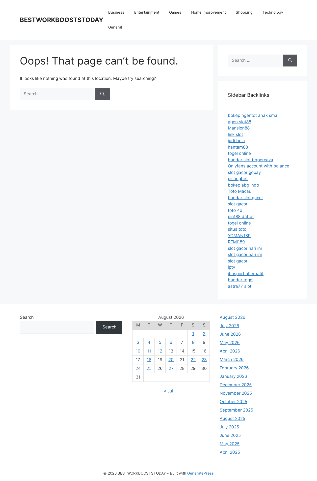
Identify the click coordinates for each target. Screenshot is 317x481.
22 (193, 359)
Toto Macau (239, 191)
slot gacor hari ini (245, 248)
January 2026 (233, 376)
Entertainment (146, 12)
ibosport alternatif (246, 273)
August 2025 (232, 418)
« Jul (168, 390)
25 (149, 368)
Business (116, 12)
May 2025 (229, 443)
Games (175, 12)
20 (171, 359)
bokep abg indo (243, 185)
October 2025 (233, 401)
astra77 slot (239, 286)
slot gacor (237, 203)
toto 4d (235, 210)
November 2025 (236, 393)
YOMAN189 (239, 235)
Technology (273, 12)
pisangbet (238, 178)
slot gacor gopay (244, 172)
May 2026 (230, 342)
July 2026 (229, 325)
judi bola (236, 140)
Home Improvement (208, 12)
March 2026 (232, 359)
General (115, 27)
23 (204, 359)
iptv (231, 267)
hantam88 (238, 147)
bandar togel (240, 279)
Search (27, 317)
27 (171, 368)
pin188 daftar (241, 216)
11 (149, 351)
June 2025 (230, 435)
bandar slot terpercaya (250, 159)
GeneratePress (200, 473)
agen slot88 (239, 121)
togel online (239, 153)
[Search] (102, 94)
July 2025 (229, 426)
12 (160, 351)
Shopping (244, 12)
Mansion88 (239, 128)
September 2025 (236, 410)
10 (138, 351)
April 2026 (230, 351)
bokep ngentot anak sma (252, 115)
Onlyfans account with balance (258, 165)
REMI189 (236, 241)
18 (149, 359)
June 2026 (230, 334)
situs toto (237, 229)
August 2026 (232, 317)
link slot (235, 134)
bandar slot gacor (245, 197)
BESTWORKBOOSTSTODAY (61, 20)
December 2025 (236, 384)
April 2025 (230, 452)
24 (138, 368)
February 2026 (234, 367)
